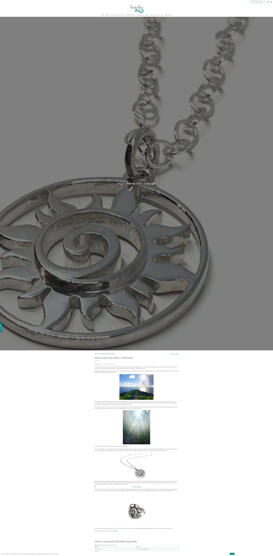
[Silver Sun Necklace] (136, 466)
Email (138, 546)
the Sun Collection (123, 446)
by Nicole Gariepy (98, 364)
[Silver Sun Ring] (136, 509)
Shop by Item (130, 15)
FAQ (162, 15)
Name (96, 546)
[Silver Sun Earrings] (136, 487)
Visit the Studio (155, 15)
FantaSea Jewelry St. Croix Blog (106, 353)
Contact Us (168, 15)
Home (102, 15)
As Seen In (141, 15)
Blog (146, 15)
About (108, 15)
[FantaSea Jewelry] (136, 9)
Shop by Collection (117, 15)
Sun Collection (114, 530)
